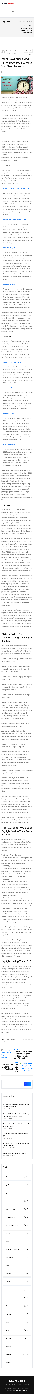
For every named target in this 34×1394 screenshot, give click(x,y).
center (17, 1241)
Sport (17, 1322)
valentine (17, 1346)
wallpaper (17, 1354)
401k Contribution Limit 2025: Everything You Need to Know (10, 1068)
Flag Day (17, 1273)
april (17, 1193)
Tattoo (17, 1330)
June (17, 1290)
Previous (17, 1049)
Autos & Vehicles (17, 1209)
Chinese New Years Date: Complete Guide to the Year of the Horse (16, 1105)
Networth (17, 1314)
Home (5, 12)
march (17, 1298)
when (3, 1042)
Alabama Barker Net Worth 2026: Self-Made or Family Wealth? (16, 1125)
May (17, 1306)
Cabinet (17, 1233)
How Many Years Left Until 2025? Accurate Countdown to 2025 (16, 1145)
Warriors (17, 1362)
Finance (17, 1265)
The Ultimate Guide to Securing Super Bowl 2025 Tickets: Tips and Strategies (23, 1054)
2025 (7, 1039)
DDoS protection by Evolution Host (17, 1390)
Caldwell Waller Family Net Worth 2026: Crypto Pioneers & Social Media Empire (16, 1115)
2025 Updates (16, 12)
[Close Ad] (17, 1392)
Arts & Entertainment (17, 1201)
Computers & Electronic (17, 1249)
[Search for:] (14, 1084)
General (17, 1282)
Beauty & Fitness (17, 1217)
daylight (12, 1039)
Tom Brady (17, 1338)
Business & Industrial (17, 1225)
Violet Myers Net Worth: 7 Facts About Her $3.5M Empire (15, 1135)
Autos (28, 12)
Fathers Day (17, 1257)
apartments (17, 1185)
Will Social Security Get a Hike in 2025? (14, 1153)
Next (16, 1062)
